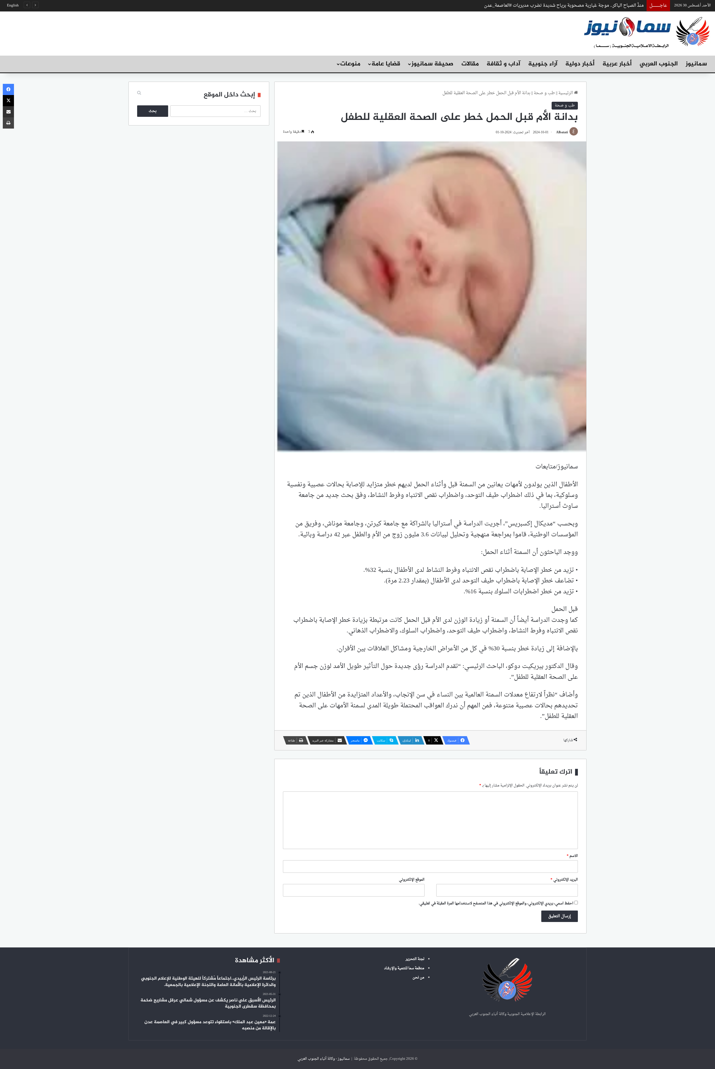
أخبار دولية (580, 64)
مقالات (470, 64)
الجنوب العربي (659, 64)
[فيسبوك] (8, 89)
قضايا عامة (385, 64)
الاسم (572, 855)
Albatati (562, 132)
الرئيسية (566, 93)
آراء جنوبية (542, 64)
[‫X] (8, 100)
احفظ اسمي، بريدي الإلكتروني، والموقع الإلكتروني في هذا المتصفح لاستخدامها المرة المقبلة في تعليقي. (496, 903)
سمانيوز (696, 64)
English (13, 5)
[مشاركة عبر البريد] (8, 111)
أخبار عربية (617, 64)
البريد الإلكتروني (564, 879)
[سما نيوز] (646, 32)
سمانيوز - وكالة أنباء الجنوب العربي (323, 1058)
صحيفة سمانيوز (432, 64)
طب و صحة (544, 93)
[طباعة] (8, 123)
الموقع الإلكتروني (412, 879)
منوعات (350, 64)
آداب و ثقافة (503, 64)
